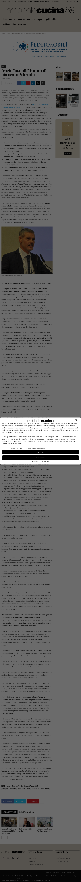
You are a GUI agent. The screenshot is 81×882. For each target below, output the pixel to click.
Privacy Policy (45, 461)
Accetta (40, 452)
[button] (76, 421)
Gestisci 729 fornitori (16, 448)
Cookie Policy (34, 461)
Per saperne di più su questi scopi (35, 448)
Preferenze (40, 458)
